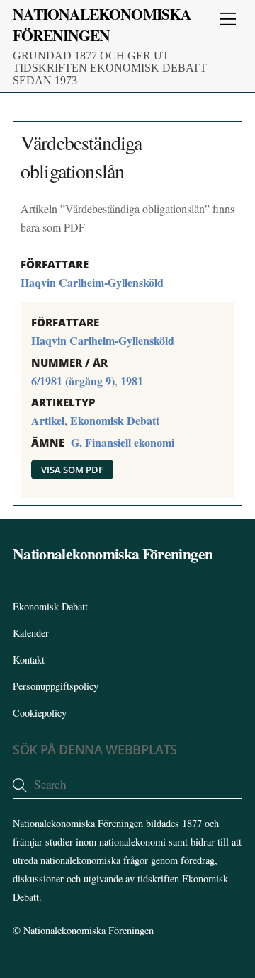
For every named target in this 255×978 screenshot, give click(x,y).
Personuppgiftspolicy (55, 686)
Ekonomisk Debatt (114, 420)
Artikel (47, 420)
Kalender (31, 632)
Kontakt (29, 659)
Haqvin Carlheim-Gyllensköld (92, 282)
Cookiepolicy (40, 713)
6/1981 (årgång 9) (73, 381)
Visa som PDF (72, 469)
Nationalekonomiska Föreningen (88, 930)
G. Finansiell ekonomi (122, 442)
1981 (131, 381)
